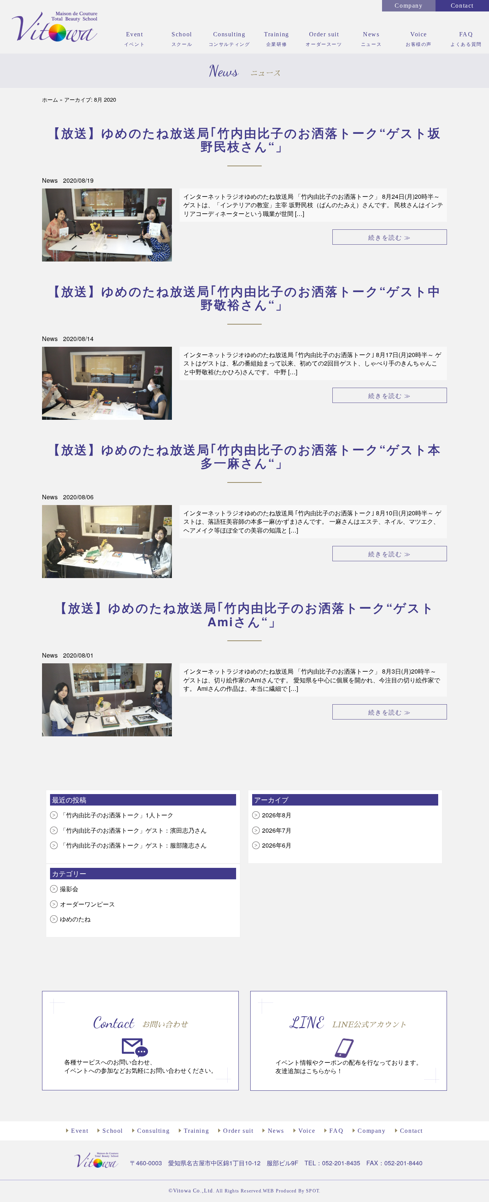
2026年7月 (276, 830)
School (111, 1130)
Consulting (152, 1130)
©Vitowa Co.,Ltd (190, 1191)
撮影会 (69, 888)
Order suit (237, 1130)
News (50, 180)
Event (78, 1130)
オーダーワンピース (87, 904)
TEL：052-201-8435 (332, 1162)
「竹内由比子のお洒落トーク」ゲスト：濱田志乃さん (133, 830)
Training (195, 1130)
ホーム (50, 99)
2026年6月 (276, 845)
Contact (462, 5)
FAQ (335, 1130)
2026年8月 (276, 815)
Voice (305, 1130)
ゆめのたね (75, 918)
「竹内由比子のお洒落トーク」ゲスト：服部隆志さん (133, 845)
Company (409, 5)
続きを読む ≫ (389, 237)
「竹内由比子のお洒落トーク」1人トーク (116, 815)
